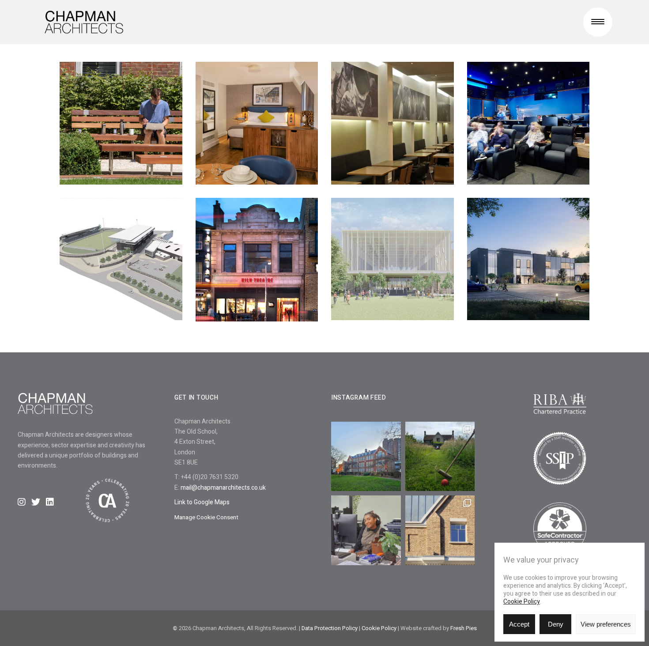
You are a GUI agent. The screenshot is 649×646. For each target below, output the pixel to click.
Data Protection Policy (330, 628)
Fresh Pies (463, 628)
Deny (555, 624)
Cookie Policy (521, 601)
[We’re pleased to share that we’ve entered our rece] (440, 530)
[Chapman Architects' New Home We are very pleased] (366, 456)
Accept (519, 624)
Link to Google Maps (202, 502)
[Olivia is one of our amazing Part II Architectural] (366, 530)
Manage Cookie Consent (206, 517)
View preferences (606, 624)
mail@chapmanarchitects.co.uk (223, 487)
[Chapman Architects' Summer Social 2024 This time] (440, 456)
